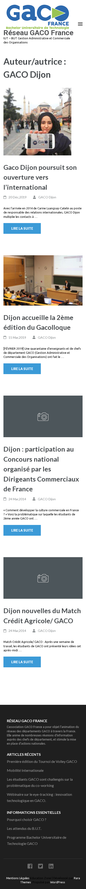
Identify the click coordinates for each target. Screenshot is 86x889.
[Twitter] (40, 867)
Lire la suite (22, 228)
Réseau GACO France (38, 32)
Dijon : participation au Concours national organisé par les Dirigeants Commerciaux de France (41, 469)
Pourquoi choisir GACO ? (26, 819)
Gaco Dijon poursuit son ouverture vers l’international (40, 177)
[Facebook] (30, 867)
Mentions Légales (18, 878)
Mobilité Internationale (25, 770)
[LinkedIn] (51, 867)
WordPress (57, 882)
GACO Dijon (47, 197)
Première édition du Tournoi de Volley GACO (42, 761)
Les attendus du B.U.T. (24, 828)
